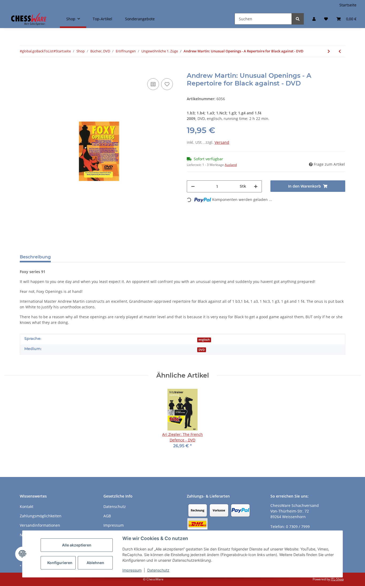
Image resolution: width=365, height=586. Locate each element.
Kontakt (26, 506)
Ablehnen (95, 562)
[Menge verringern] (193, 186)
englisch (204, 339)
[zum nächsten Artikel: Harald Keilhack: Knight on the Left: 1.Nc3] (328, 51)
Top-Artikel (102, 18)
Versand (222, 142)
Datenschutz (158, 570)
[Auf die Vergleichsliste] (153, 84)
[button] (314, 19)
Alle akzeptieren (76, 545)
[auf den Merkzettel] (167, 84)
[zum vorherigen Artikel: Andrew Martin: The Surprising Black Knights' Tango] (339, 51)
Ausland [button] (231, 164)
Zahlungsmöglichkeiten (40, 515)
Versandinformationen (40, 525)
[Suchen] (298, 19)
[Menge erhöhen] (256, 186)
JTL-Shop (337, 579)
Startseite (347, 4)
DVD (202, 350)
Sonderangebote (140, 18)
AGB (107, 515)
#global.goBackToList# (38, 51)
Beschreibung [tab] (35, 256)
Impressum (132, 570)
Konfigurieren (59, 562)
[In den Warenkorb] (24, 69)
